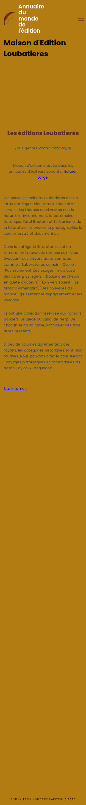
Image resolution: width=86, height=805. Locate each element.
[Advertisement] (43, 92)
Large (43, 177)
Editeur (70, 171)
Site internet (15, 388)
